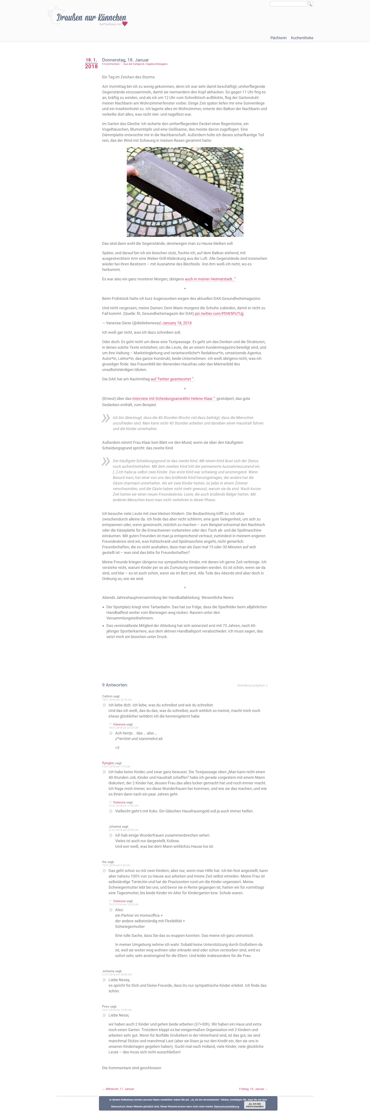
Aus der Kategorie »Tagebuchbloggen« (146, 64)
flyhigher (108, 763)
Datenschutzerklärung (226, 1106)
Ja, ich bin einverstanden (255, 1105)
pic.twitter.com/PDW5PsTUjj (219, 313)
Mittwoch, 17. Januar (118, 1089)
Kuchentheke (302, 38)
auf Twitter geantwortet (171, 379)
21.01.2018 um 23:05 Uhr (124, 829)
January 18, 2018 (177, 323)
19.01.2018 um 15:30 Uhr (124, 805)
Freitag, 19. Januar (253, 1089)
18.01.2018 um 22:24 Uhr (124, 727)
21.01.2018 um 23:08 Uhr (117, 974)
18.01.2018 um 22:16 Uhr (117, 699)
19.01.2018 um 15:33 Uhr (124, 904)
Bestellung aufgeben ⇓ (253, 685)
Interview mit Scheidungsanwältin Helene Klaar (172, 398)
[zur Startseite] (88, 16)
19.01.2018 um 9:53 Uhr (116, 865)
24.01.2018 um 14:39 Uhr (117, 1009)
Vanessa (119, 724)
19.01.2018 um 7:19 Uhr (116, 766)
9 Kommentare (110, 64)
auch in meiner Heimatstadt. (209, 279)
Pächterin (278, 38)
